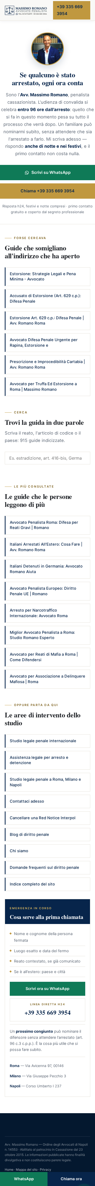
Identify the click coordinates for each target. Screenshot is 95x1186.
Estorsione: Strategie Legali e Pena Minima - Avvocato (43, 277)
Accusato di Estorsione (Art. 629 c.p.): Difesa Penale (45, 298)
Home (9, 1169)
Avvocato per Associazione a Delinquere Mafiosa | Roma (47, 679)
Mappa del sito (26, 1169)
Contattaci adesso (27, 801)
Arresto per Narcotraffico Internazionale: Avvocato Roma (39, 613)
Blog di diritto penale (29, 834)
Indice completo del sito (32, 884)
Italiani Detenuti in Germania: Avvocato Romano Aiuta (46, 569)
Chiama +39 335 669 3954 (47, 190)
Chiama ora (71, 1179)
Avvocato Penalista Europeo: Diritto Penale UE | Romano (43, 591)
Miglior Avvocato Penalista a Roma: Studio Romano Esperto (42, 635)
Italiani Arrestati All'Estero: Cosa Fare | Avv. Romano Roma (46, 547)
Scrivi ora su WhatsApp (47, 988)
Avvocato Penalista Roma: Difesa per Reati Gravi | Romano (44, 525)
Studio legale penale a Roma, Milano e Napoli (45, 782)
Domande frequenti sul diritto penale (44, 867)
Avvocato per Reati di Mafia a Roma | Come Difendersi (44, 657)
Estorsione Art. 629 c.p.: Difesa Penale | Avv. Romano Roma (47, 321)
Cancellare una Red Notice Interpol (42, 818)
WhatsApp (24, 1179)
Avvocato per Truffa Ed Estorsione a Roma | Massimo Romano (43, 387)
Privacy (45, 1169)
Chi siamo (19, 851)
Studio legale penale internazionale (43, 741)
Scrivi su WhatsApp (51, 172)
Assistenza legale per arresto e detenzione (39, 760)
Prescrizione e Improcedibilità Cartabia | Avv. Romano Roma (47, 364)
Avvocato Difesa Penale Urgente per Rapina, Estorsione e (44, 342)
